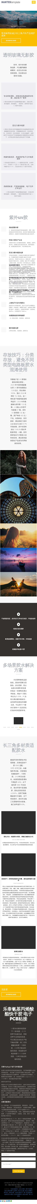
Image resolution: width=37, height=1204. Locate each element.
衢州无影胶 (29, 1189)
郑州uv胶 (11, 1192)
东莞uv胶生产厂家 (20, 1192)
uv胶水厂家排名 (20, 1185)
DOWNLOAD (11, 40)
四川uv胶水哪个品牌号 (10, 1191)
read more (18, 107)
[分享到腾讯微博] (7, 1201)
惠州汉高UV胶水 (9, 1194)
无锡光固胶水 (14, 1189)
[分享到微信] (11, 1201)
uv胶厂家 (13, 1185)
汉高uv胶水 (22, 1189)
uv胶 (9, 1185)
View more (18, 462)
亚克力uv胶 (21, 1191)
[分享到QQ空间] (3, 1201)
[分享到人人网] (9, 1201)
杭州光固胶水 (18, 1194)
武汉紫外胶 (29, 1192)
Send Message (18, 1171)
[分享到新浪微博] (5, 1201)
